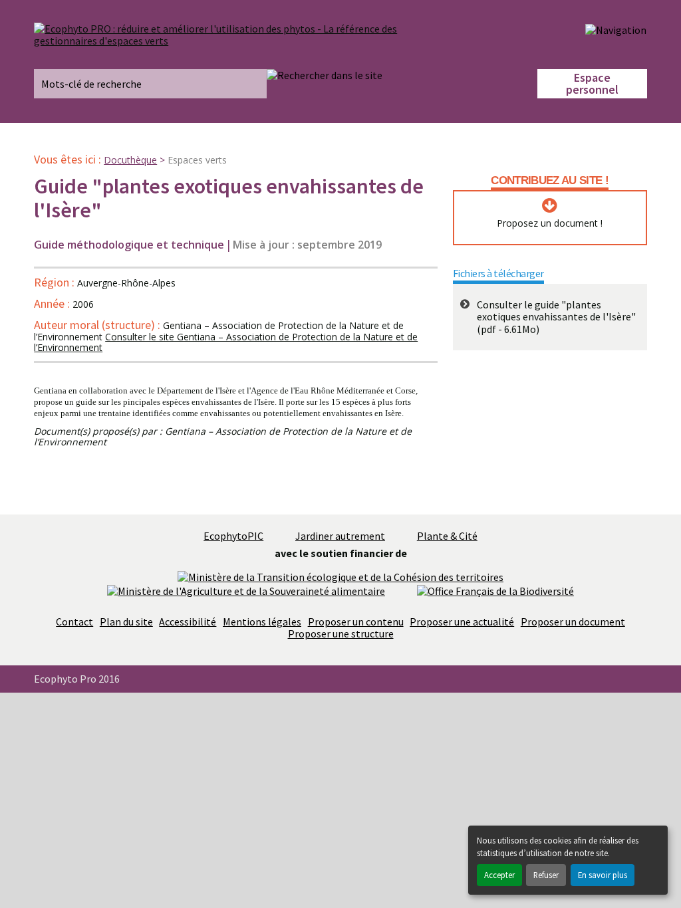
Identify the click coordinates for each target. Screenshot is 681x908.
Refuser (546, 874)
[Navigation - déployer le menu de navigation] (615, 29)
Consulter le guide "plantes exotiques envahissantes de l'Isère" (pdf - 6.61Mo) (556, 316)
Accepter (499, 874)
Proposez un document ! (550, 223)
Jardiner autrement (340, 535)
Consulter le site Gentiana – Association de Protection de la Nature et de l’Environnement (226, 342)
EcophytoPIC (233, 535)
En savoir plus (602, 874)
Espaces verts (197, 160)
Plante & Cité (447, 535)
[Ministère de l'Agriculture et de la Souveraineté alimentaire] (246, 589)
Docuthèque (130, 160)
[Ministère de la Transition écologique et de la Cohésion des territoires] (340, 575)
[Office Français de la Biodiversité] (495, 589)
